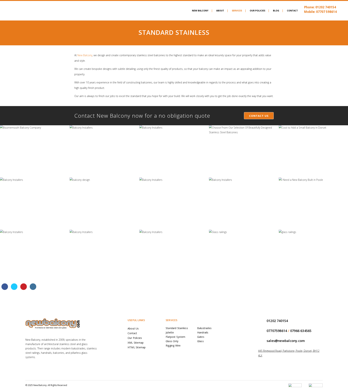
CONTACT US (259, 115)
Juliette (170, 332)
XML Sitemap (136, 342)
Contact (132, 333)
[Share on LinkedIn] (33, 288)
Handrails (202, 332)
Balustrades (204, 328)
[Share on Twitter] (14, 288)
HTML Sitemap (137, 347)
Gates (200, 337)
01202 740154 (325, 7)
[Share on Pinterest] (23, 288)
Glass (200, 341)
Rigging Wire (173, 345)
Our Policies (135, 338)
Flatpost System (175, 337)
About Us (133, 328)
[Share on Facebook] (4, 288)
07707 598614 (326, 12)
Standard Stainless (177, 328)
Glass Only (172, 341)
